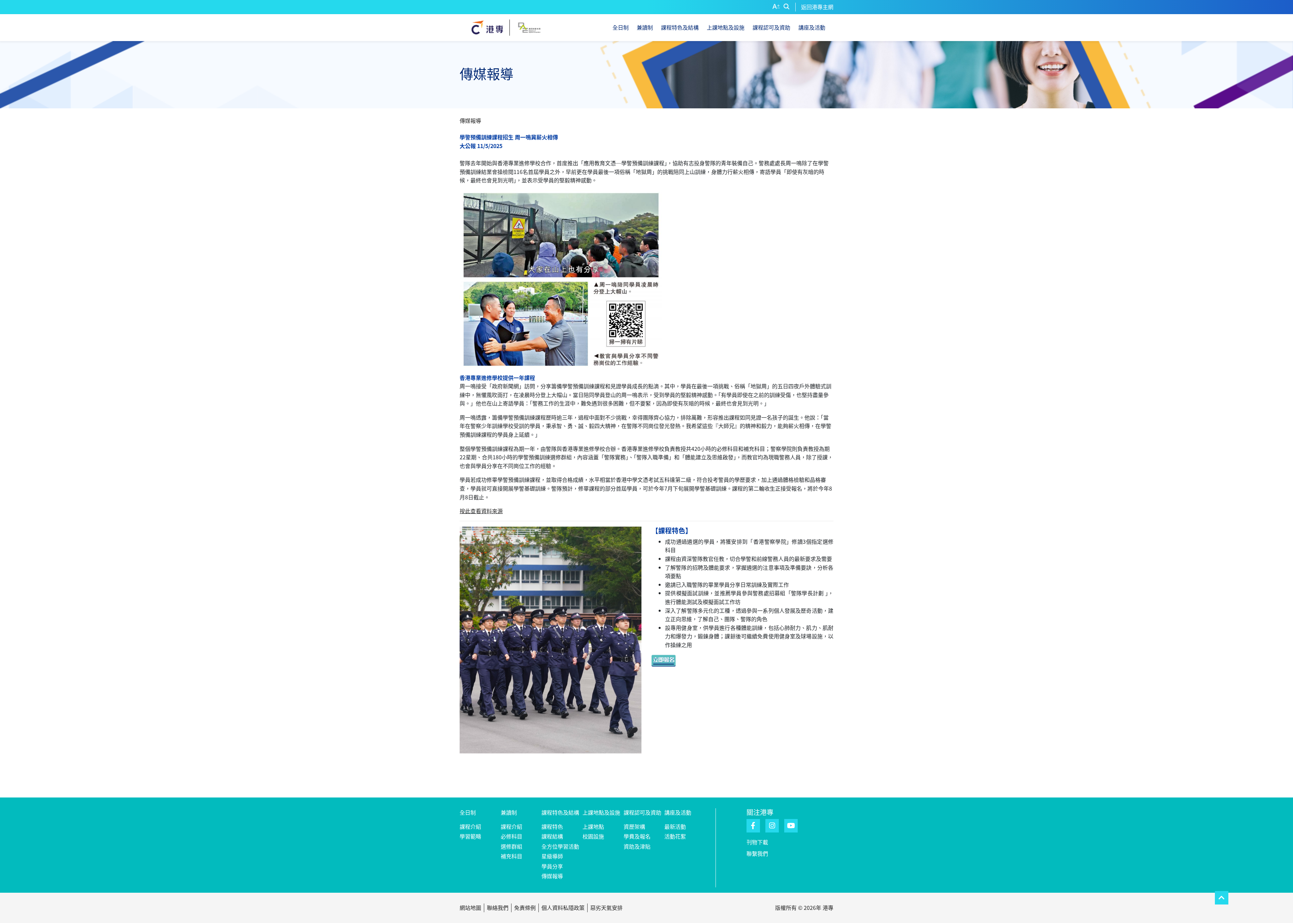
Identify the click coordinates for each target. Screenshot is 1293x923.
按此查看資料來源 (481, 511)
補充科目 (511, 856)
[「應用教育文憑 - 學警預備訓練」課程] (550, 654)
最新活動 (675, 826)
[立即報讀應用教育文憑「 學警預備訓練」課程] (668, 660)
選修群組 (511, 846)
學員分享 (552, 866)
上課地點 (593, 826)
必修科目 (511, 836)
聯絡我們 (497, 907)
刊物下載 (757, 842)
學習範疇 (470, 836)
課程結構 (552, 836)
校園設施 (593, 836)
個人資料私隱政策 (563, 907)
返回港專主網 (817, 7)
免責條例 (525, 907)
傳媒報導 (552, 876)
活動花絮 (675, 836)
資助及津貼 (637, 846)
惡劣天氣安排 (606, 907)
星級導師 (552, 856)
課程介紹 (470, 826)
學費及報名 (637, 836)
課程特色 (552, 826)
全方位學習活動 (560, 846)
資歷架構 (634, 826)
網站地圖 (470, 907)
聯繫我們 (757, 853)
